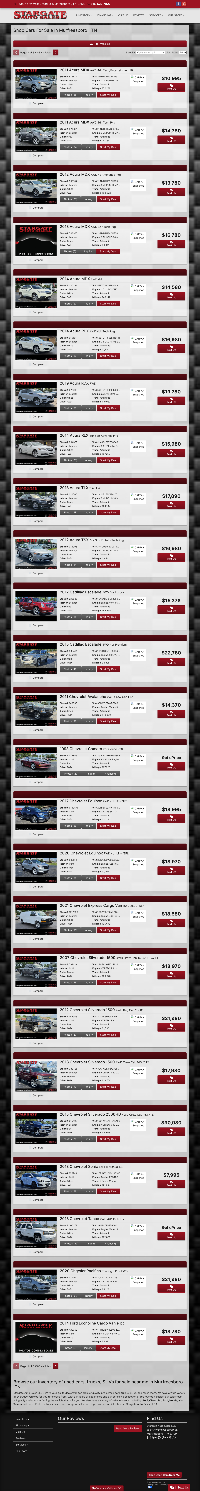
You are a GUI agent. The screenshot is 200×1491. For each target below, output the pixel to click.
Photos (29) (70, 512)
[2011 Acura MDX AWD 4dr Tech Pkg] (36, 136)
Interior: (64, 80)
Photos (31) (70, 199)
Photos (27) (71, 303)
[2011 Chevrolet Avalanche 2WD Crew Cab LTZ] (36, 710)
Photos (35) (70, 94)
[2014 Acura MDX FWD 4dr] (36, 292)
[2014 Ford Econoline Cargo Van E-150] (36, 1337)
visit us (54, 1404)
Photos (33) (70, 355)
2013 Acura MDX (88, 226)
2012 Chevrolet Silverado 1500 (103, 1010)
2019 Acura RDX (78, 383)
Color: (63, 84)
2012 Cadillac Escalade (92, 592)
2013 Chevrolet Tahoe (92, 1218)
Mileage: (96, 88)
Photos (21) (70, 930)
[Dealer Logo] (40, 15)
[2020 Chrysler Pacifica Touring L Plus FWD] (36, 1284)
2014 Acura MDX (81, 279)
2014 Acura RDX (87, 331)
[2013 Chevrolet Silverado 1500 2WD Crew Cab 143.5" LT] (36, 1075)
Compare (37, 103)
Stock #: (64, 76)
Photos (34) (70, 147)
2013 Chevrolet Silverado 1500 (104, 1062)
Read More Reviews (128, 1428)
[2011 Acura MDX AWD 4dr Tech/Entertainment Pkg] (36, 83)
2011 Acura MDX (97, 70)
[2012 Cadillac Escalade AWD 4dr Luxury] (36, 605)
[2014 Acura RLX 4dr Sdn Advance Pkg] (36, 449)
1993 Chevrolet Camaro (91, 749)
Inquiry (89, 94)
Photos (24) (70, 564)
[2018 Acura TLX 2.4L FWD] (36, 501)
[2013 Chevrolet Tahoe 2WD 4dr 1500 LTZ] (36, 1232)
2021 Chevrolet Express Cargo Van (102, 905)
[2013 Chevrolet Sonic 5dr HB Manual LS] (36, 1180)
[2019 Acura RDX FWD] (36, 397)
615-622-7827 (100, 3)
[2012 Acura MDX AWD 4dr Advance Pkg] (36, 188)
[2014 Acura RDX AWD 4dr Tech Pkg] (36, 344)
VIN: (94, 76)
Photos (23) (70, 1034)
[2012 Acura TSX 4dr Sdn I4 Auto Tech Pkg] (36, 553)
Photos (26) (70, 982)
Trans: (95, 84)
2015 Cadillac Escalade (93, 644)
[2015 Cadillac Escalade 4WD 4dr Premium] (36, 658)
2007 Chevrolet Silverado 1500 (109, 957)
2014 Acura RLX (89, 435)
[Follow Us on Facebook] (178, 4)
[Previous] (16, 52)
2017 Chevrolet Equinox (93, 801)
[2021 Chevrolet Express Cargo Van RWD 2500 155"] (36, 919)
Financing (110, 773)
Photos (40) (70, 669)
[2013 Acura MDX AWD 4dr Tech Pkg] (36, 240)
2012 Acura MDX (90, 174)
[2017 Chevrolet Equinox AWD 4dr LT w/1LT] (36, 814)
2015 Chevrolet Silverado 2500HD (107, 1114)
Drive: (63, 88)
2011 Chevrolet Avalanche (96, 696)
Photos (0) (70, 251)
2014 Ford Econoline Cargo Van (92, 1323)
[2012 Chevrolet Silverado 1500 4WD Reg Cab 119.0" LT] (36, 1023)
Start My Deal (108, 94)
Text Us (171, 88)
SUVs (133, 1392)
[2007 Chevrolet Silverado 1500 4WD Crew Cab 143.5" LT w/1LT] (36, 971)
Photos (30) (70, 721)
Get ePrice (171, 757)
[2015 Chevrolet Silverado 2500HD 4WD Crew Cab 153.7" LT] (36, 1128)
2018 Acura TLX (81, 487)
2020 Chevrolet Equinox (94, 853)
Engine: (96, 80)
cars (117, 1392)
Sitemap (163, 1485)
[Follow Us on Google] (184, 4)
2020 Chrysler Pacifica (94, 1271)
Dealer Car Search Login (156, 1482)
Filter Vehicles (101, 43)
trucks (125, 1392)
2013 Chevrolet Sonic (91, 1166)
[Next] (55, 52)
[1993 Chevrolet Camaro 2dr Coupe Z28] (36, 762)
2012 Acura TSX (92, 540)
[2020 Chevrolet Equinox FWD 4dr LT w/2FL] (36, 866)
